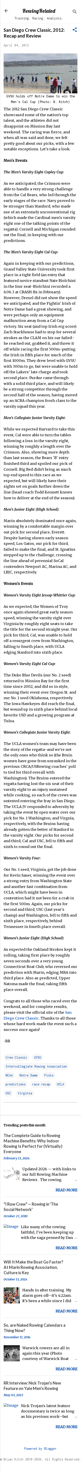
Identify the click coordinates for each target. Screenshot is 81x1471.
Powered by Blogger (40, 1448)
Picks (48, 1075)
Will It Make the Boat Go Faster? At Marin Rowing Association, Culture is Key (33, 1267)
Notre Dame (29, 1075)
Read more (66, 1190)
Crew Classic (16, 1057)
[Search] (74, 12)
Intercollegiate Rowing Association (36, 1066)
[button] (74, 30)
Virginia (25, 1093)
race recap (41, 1084)
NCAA (9, 1075)
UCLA (60, 1084)
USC (8, 1093)
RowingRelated (38, 10)
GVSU (37, 1057)
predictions (15, 1084)
